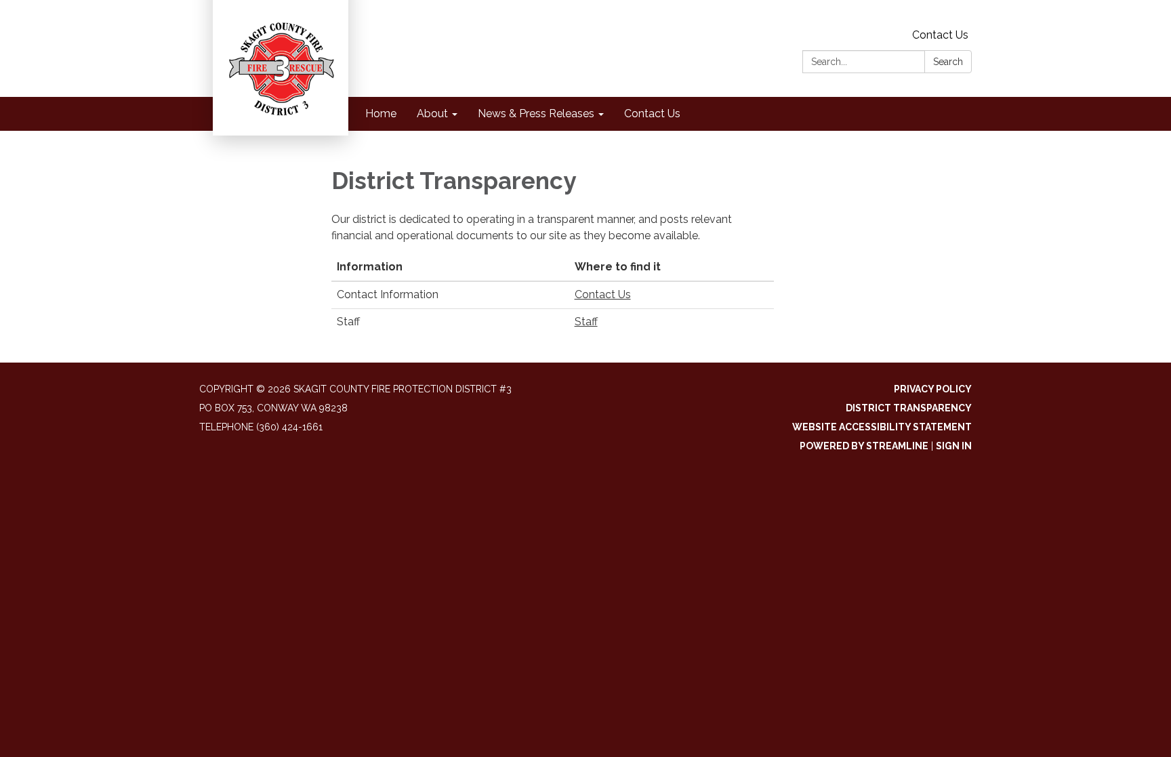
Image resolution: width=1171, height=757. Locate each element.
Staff (586, 321)
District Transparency (909, 408)
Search (948, 61)
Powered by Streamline (864, 446)
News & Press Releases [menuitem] (536, 113)
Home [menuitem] (380, 113)
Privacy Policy (933, 389)
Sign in (954, 446)
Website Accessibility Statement (882, 427)
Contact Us (940, 34)
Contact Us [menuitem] (652, 113)
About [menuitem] (432, 113)
